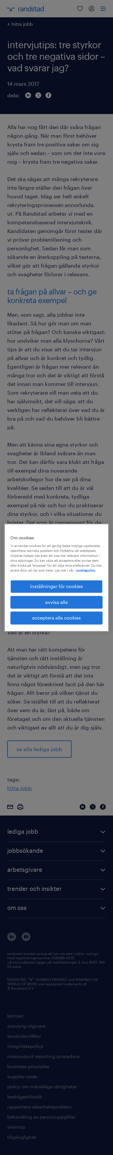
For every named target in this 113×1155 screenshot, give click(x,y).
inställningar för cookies (56, 586)
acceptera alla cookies (56, 618)
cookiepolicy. (86, 570)
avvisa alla (56, 602)
